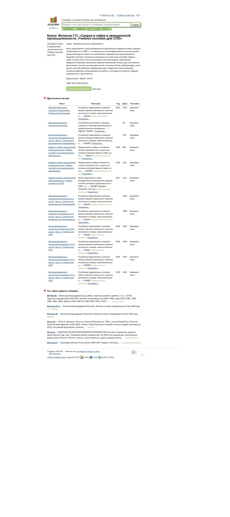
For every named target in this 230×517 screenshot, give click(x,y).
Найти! (136, 25)
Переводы (81, 29)
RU (138, 15)
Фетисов (51, 322)
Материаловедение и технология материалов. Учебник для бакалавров (59, 110)
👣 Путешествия (55, 353)
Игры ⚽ (105, 29)
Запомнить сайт (108, 15)
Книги (93, 29)
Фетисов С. (52, 343)
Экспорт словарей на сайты (56, 357)
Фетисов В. (52, 314)
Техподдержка (82, 351)
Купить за (79, 88)
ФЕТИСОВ (52, 296)
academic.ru (53, 28)
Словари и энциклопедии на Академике (84, 20)
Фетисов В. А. (53, 306)
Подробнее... (84, 119)
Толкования (68, 29)
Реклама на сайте (93, 351)
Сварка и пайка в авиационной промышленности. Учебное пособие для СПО (61, 180)
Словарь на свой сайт (126, 15)
